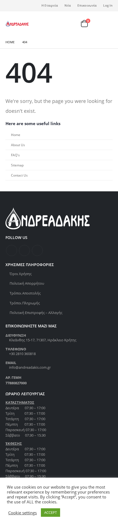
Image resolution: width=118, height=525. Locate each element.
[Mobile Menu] (107, 23)
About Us (18, 145)
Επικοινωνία (87, 5)
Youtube (37, 250)
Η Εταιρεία (49, 5)
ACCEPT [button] (50, 512)
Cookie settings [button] (22, 512)
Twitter (24, 250)
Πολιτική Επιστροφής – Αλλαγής (36, 312)
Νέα (67, 5)
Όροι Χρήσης (21, 273)
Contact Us (19, 175)
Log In (108, 5)
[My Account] (74, 23)
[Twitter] (19, 5)
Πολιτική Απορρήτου (27, 283)
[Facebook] (9, 5)
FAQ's (15, 155)
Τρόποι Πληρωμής (25, 303)
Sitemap (17, 165)
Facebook (11, 250)
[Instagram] (28, 5)
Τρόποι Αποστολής (25, 293)
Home (15, 134)
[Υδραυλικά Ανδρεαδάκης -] (17, 24)
